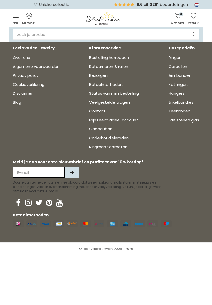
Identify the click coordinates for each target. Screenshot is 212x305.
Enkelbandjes (181, 102)
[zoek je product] (194, 34)
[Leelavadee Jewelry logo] (103, 18)
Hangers (177, 93)
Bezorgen (98, 75)
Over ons (21, 57)
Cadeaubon (100, 129)
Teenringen (179, 111)
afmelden (20, 191)
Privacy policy (26, 75)
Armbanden (180, 75)
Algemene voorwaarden (36, 66)
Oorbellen (178, 66)
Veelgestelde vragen (109, 102)
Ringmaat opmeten (108, 146)
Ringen (175, 57)
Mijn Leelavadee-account (113, 120)
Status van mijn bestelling (114, 93)
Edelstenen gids (184, 120)
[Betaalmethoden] (18, 223)
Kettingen (178, 84)
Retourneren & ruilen (108, 66)
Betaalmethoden (106, 84)
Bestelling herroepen (109, 57)
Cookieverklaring (28, 84)
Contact (97, 111)
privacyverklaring (107, 187)
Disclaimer (23, 93)
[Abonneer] (72, 172)
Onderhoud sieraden (109, 138)
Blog (17, 102)
